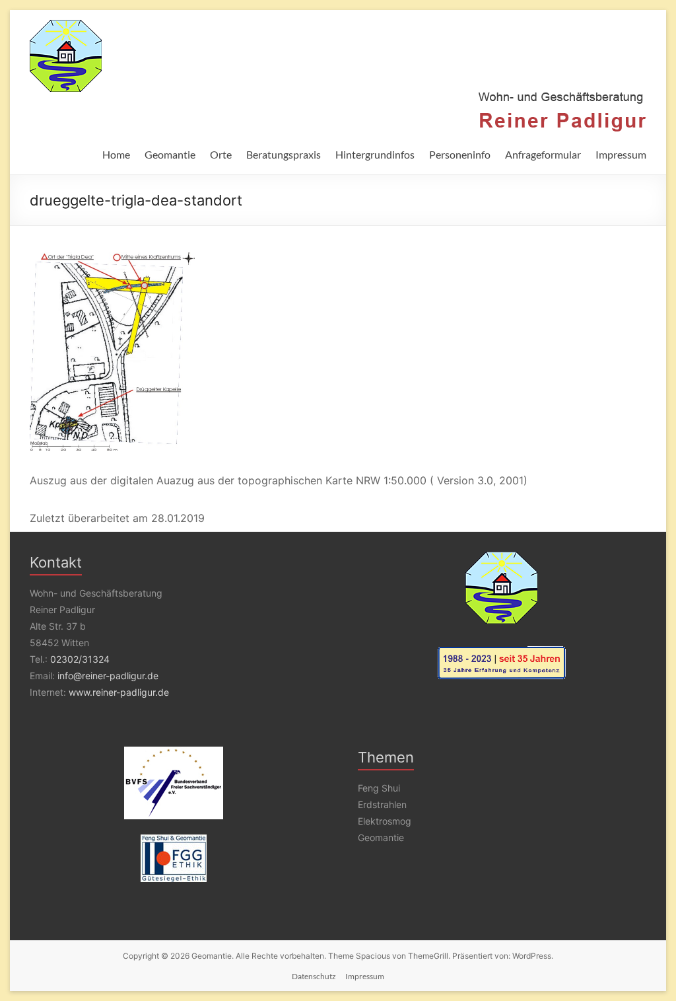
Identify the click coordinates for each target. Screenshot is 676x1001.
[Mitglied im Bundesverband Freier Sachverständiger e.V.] (174, 783)
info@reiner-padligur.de (107, 675)
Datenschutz (314, 976)
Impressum (620, 154)
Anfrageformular (543, 154)
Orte (221, 154)
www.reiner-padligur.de (119, 692)
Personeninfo (459, 154)
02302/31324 (80, 659)
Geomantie (170, 154)
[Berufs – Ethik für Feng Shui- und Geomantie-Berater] (174, 858)
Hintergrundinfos (375, 154)
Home (116, 154)
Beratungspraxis (283, 154)
